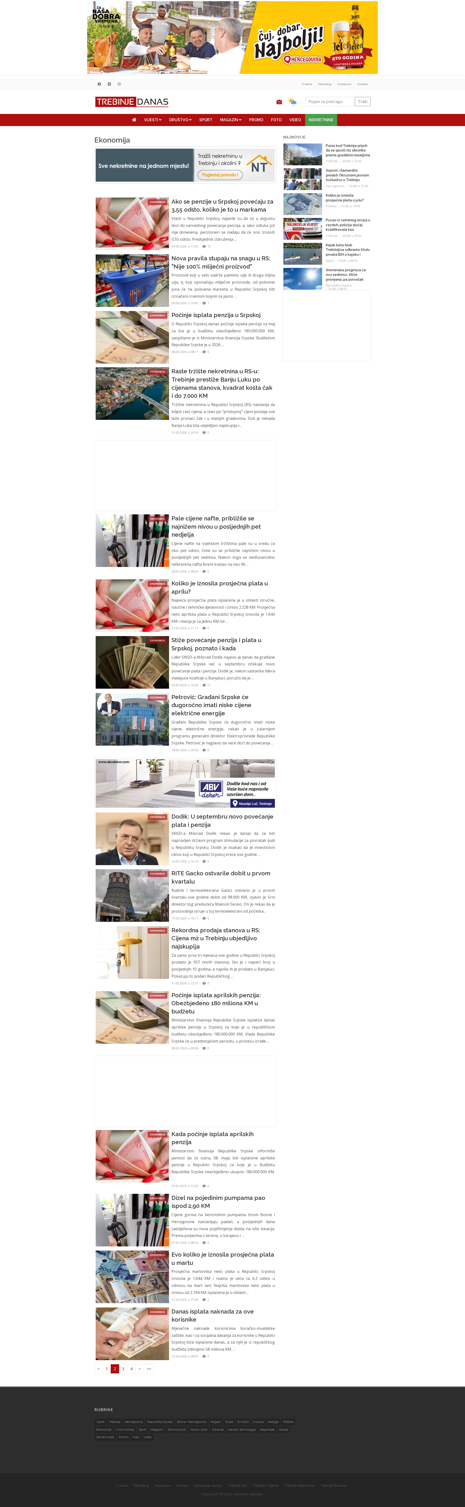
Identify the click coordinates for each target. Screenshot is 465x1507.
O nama (307, 84)
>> (149, 1368)
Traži (362, 101)
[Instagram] (119, 84)
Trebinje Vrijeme (266, 1486)
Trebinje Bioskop (333, 1486)
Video (295, 120)
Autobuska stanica (208, 1486)
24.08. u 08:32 (337, 289)
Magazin (229, 120)
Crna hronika (125, 1429)
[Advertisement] (64, 124)
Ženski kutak (105, 1437)
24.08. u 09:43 (352, 235)
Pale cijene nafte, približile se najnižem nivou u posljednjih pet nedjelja (216, 526)
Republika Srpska (339, 285)
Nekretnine (321, 120)
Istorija (283, 1429)
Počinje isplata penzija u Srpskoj (216, 315)
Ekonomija (103, 1429)
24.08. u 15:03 (352, 161)
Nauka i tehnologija (242, 1429)
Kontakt (362, 84)
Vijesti (151, 120)
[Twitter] (109, 84)
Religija (273, 1422)
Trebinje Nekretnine (299, 1486)
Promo (256, 120)
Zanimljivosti (176, 1429)
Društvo (179, 120)
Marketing (325, 84)
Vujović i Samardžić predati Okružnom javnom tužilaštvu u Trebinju (347, 175)
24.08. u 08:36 (347, 260)
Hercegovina (335, 186)
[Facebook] (99, 84)
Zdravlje (218, 1429)
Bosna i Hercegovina (191, 1422)
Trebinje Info (237, 1486)
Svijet (229, 1422)
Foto (276, 120)
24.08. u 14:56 (350, 206)
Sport (205, 120)
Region (216, 1422)
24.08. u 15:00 (358, 186)
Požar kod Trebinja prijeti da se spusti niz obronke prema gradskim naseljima (348, 150)
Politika (331, 206)
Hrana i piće (198, 1429)
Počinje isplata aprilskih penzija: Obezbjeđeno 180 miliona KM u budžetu (216, 1003)
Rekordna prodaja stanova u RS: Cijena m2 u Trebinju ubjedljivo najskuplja (215, 938)
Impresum (344, 84)
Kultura (258, 1422)
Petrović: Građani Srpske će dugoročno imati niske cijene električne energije (211, 705)
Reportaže (267, 1429)
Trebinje (332, 161)
